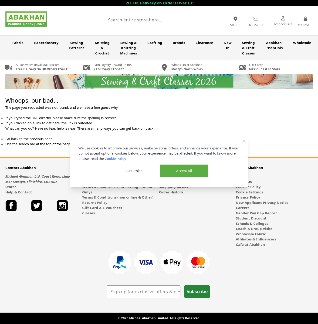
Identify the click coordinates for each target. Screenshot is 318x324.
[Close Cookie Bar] (244, 141)
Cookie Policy (115, 158)
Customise (133, 170)
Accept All (184, 170)
